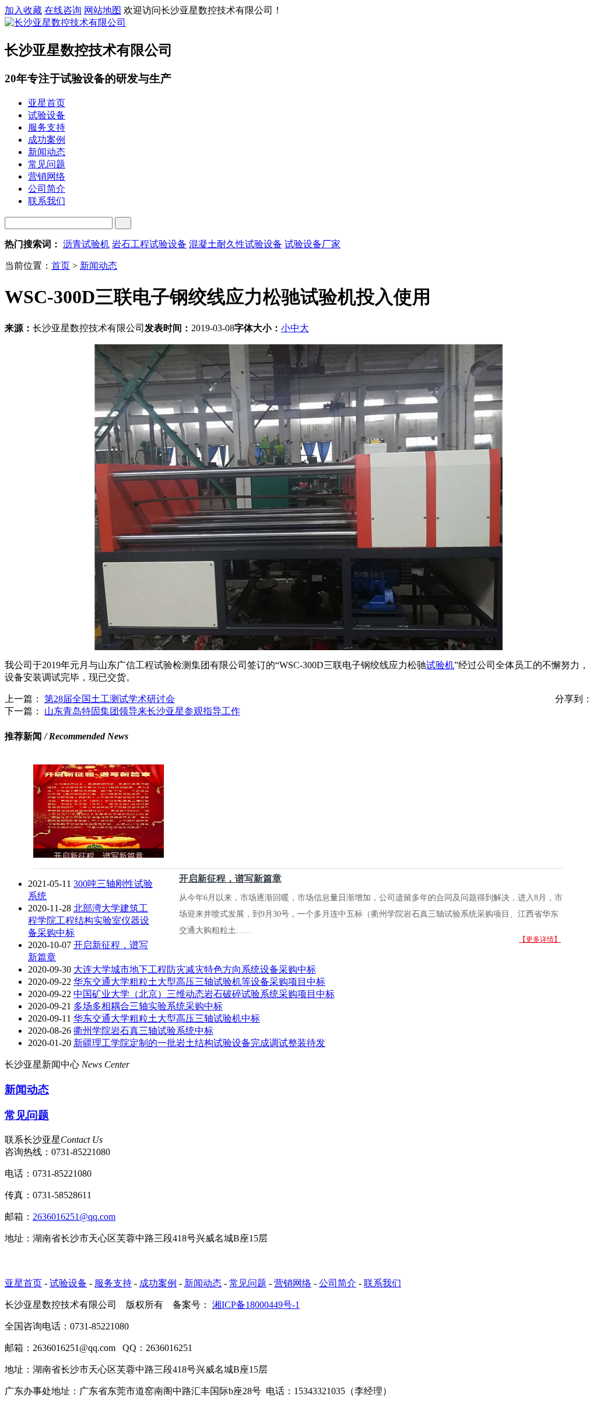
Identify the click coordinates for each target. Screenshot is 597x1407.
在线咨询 (63, 10)
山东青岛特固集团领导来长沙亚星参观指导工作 (142, 711)
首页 (60, 266)
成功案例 (158, 1283)
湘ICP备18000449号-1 (256, 1305)
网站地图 (102, 10)
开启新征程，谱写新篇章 (230, 878)
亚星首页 (23, 1283)
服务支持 (113, 1283)
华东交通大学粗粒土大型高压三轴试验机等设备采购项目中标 (199, 982)
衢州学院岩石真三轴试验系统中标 (143, 1031)
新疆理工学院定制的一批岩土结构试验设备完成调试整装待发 (199, 1043)
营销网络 (292, 1283)
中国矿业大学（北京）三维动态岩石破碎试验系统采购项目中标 (204, 994)
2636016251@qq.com (74, 1217)
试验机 (440, 665)
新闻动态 (98, 266)
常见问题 (27, 1115)
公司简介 (337, 1283)
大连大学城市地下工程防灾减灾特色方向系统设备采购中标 (194, 969)
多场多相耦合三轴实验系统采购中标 (148, 1006)
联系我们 (382, 1283)
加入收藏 (23, 10)
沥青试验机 (86, 244)
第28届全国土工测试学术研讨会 (109, 699)
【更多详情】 (540, 939)
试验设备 (68, 1283)
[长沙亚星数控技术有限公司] (65, 22)
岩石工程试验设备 (149, 244)
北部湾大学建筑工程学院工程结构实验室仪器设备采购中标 (88, 920)
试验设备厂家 (312, 244)
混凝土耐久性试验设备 (235, 244)
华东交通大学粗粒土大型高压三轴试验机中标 (166, 1018)
